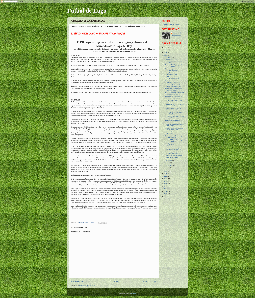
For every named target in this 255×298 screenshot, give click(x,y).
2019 (165, 178)
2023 (165, 55)
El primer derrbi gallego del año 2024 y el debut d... (174, 65)
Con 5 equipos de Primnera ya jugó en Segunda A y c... (174, 136)
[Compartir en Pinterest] (106, 223)
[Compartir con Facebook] (104, 223)
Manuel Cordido (177, 33)
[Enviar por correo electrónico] (99, 223)
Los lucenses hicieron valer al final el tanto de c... (173, 156)
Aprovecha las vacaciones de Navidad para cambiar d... (173, 97)
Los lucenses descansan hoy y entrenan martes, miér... (173, 120)
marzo (167, 168)
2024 (165, 52)
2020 (165, 176)
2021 (165, 173)
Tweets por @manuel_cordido (170, 24)
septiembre (169, 165)
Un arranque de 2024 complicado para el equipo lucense (173, 61)
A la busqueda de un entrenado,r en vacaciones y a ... (174, 93)
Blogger (133, 293)
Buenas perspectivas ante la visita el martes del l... (173, 69)
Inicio (116, 281)
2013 (165, 194)
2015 (165, 188)
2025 (165, 50)
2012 (165, 196)
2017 (165, 183)
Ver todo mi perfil (176, 35)
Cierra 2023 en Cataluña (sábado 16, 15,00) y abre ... (174, 116)
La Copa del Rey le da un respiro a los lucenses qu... (174, 140)
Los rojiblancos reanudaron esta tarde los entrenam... (174, 73)
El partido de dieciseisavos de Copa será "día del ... (173, 89)
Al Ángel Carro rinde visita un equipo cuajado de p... (174, 128)
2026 (165, 47)
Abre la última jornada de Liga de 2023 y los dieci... (174, 113)
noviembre (168, 160)
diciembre (168, 57)
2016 (165, 186)
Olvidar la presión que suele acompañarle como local (173, 152)
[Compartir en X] (102, 223)
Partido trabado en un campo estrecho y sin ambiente (173, 101)
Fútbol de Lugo (86, 10)
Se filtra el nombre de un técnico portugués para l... (173, 81)
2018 (165, 181)
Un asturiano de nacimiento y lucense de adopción (173, 109)
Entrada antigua (150, 281)
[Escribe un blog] (101, 223)
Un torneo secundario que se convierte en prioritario (173, 148)
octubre (167, 163)
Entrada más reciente (80, 281)
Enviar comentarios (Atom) (87, 285)
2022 (165, 171)
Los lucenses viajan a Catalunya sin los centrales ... (174, 105)
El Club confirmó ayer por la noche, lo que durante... (173, 77)
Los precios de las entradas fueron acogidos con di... (173, 85)
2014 (165, 191)
